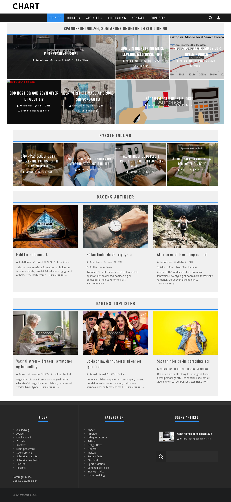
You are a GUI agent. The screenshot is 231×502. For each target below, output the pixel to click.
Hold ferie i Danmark (32, 254)
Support (23, 374)
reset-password (25, 448)
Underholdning (189, 266)
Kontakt (138, 18)
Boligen (92, 448)
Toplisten (158, 18)
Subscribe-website (27, 456)
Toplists (21, 467)
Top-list (20, 464)
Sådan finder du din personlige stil (183, 361)
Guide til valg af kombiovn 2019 (195, 433)
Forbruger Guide (22, 477)
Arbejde (92, 433)
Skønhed (67, 374)
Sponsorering (24, 452)
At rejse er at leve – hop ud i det (182, 254)
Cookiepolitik (23, 437)
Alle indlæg (117, 18)
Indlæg (72, 18)
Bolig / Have (95, 445)
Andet (123, 374)
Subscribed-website (27, 460)
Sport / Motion (96, 464)
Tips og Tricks (105, 266)
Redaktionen (25, 262)
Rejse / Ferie (63, 262)
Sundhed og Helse (98, 467)
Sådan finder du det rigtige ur (110, 254)
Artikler (93, 18)
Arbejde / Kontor (97, 437)
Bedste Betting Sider (25, 480)
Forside (55, 18)
